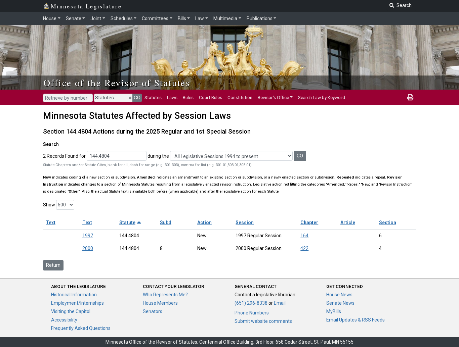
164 (304, 235)
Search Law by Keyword (321, 97)
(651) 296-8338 (251, 303)
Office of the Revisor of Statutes (116, 82)
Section (387, 222)
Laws (172, 97)
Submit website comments (263, 321)
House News (339, 294)
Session (245, 222)
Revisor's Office (273, 97)
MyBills (333, 311)
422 (304, 248)
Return (53, 265)
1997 (87, 235)
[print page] (410, 97)
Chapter (309, 222)
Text (50, 222)
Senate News (340, 303)
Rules (188, 97)
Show (49, 204)
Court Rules (210, 97)
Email (280, 303)
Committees (155, 18)
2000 (87, 248)
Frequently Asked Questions (81, 328)
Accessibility (64, 320)
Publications (260, 18)
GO (137, 98)
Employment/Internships (77, 303)
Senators (152, 311)
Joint (95, 18)
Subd (165, 222)
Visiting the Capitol (70, 311)
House (49, 18)
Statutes (153, 97)
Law (199, 18)
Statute (127, 222)
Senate (73, 18)
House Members (160, 303)
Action (204, 222)
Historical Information (74, 294)
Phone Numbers (252, 312)
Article (347, 222)
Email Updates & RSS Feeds (355, 320)
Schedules (122, 18)
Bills (182, 18)
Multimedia (225, 18)
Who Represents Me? (165, 294)
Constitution (239, 97)
